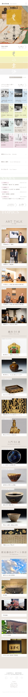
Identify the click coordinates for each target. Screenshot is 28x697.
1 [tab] (14, 41)
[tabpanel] (14, 25)
